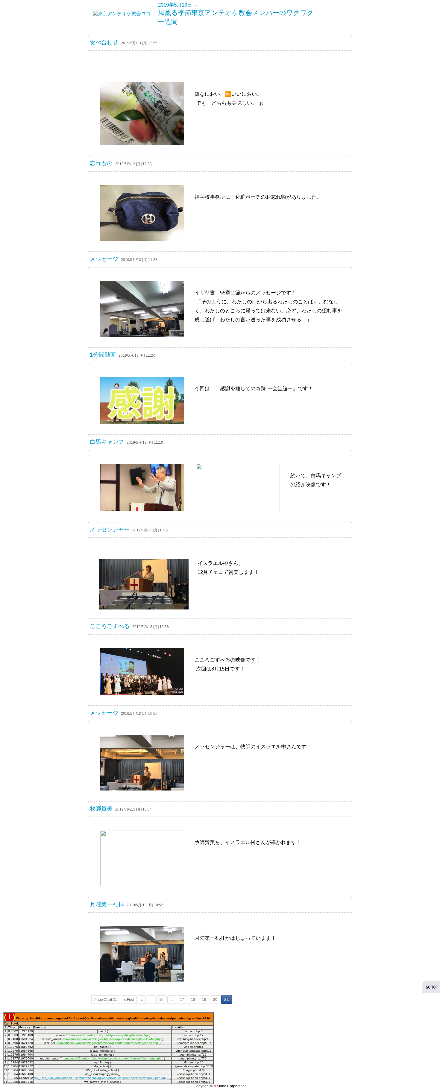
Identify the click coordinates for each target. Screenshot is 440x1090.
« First (129, 1000)
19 (204, 1000)
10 (161, 1000)
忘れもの (101, 163)
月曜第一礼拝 (107, 904)
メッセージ (104, 259)
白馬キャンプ (107, 442)
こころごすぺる (110, 626)
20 (215, 1000)
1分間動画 (103, 355)
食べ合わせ (104, 42)
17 (182, 1000)
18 (193, 1000)
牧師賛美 (101, 808)
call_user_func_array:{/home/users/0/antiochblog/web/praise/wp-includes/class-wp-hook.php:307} (101, 1078)
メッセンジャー (110, 529)
